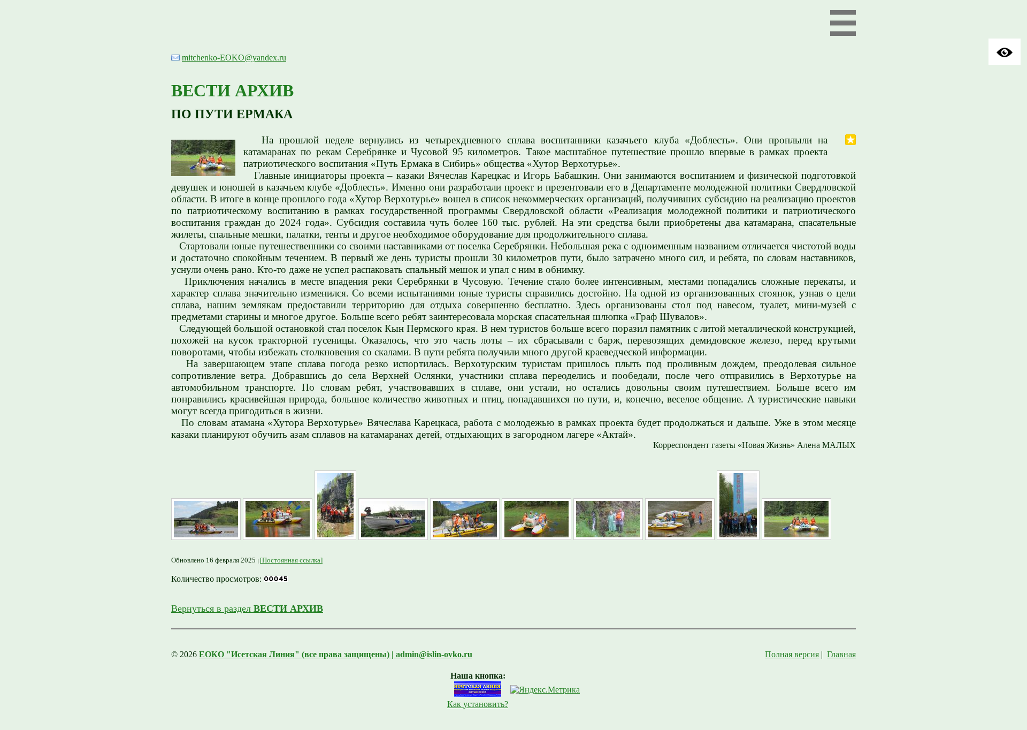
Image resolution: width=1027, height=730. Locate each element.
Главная (841, 654)
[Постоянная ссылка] (291, 560)
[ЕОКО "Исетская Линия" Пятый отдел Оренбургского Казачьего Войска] (477, 694)
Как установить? (477, 704)
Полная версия (792, 654)
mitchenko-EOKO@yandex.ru (234, 57)
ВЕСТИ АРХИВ (232, 90)
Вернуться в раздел (247, 608)
